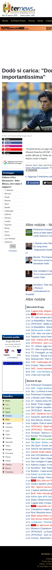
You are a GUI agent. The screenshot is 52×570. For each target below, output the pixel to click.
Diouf (7, 204)
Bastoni (8, 201)
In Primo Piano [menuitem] (18, 21)
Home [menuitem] (5, 21)
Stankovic (8, 242)
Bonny (7, 228)
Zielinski (8, 214)
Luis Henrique (10, 239)
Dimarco (8, 218)
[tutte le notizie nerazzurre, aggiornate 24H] (19, 8)
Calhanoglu (9, 211)
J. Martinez (9, 190)
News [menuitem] (40, 21)
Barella (7, 207)
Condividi (34, 183)
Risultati (13, 251)
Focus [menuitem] (31, 21)
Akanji (7, 197)
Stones (7, 235)
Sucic (7, 232)
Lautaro (7, 221)
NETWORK (45, 554)
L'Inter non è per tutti (40, 375)
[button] (13, 246)
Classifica (8, 396)
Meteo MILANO (13, 363)
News (35, 165)
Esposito (8, 225)
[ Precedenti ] (13, 358)
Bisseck (8, 194)
